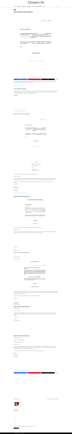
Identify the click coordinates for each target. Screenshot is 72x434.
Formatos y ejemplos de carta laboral (20, 86)
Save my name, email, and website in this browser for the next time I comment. (25, 426)
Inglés (33, 6)
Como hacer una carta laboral (19, 84)
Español (17, 8)
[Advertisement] (36, 103)
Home (14, 8)
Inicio (15, 6)
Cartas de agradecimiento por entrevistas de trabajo (22, 370)
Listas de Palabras (39, 6)
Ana (14, 13)
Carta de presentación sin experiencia (20, 111)
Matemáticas (29, 6)
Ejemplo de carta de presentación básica (21, 192)
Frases (44, 6)
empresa (34, 348)
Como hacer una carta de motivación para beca (21, 194)
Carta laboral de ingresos (23, 12)
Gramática (24, 6)
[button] (57, 6)
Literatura (19, 6)
